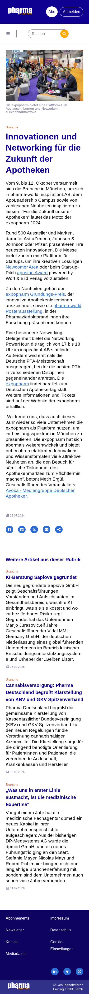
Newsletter (15, 930)
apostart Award (32, 272)
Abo (51, 12)
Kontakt (12, 942)
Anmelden (71, 12)
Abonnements (17, 918)
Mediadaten (16, 954)
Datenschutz (60, 930)
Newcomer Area (22, 267)
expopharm (17, 383)
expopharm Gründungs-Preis (35, 294)
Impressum (59, 918)
